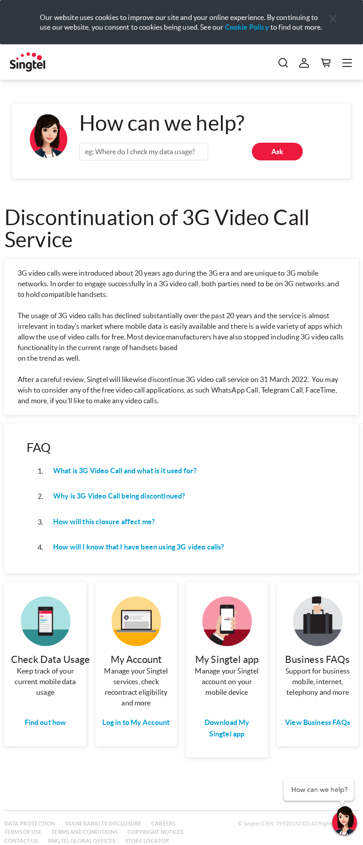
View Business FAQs (317, 722)
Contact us (21, 841)
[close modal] (332, 13)
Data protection (29, 823)
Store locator (147, 841)
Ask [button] (277, 152)
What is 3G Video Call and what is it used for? (125, 471)
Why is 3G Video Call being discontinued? (119, 496)
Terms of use (23, 832)
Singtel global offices (82, 841)
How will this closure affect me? (104, 522)
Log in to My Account (136, 722)
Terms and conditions (84, 832)
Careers (163, 823)
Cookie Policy (247, 27)
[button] (332, 19)
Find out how (45, 722)
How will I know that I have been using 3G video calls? (138, 547)
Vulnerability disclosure (103, 823)
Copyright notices (155, 832)
